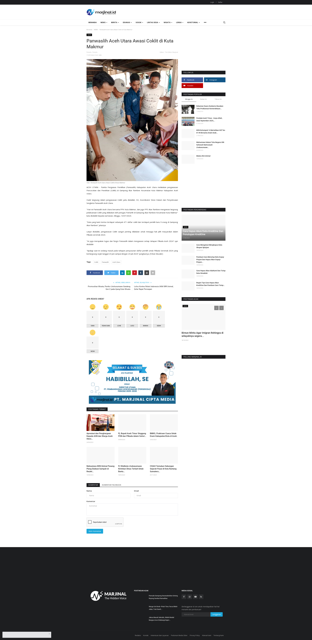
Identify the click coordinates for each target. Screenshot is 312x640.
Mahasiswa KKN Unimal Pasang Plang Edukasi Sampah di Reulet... (100, 469)
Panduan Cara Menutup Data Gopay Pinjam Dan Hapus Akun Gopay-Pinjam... (210, 259)
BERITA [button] (114, 22)
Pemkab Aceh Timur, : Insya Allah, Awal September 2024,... (209, 119)
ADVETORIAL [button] (193, 22)
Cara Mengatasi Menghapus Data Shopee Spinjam (209, 246)
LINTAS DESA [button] (153, 22)
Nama (89, 491)
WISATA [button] (167, 22)
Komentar (93, 485)
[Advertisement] (203, 52)
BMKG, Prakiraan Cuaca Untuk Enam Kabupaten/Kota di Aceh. (163, 434)
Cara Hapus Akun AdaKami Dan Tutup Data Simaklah (210, 272)
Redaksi (138, 635)
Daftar (220, 2)
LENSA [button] (179, 22)
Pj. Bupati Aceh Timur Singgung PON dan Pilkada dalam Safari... (132, 434)
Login (212, 2)
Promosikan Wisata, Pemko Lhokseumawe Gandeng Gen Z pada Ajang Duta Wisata (109, 287)
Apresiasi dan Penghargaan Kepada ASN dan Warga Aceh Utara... (100, 436)
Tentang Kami (219, 635)
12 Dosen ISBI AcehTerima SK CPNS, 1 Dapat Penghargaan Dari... (203, 334)
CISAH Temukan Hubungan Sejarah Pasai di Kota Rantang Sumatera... (163, 469)
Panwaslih (105, 262)
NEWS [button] (103, 22)
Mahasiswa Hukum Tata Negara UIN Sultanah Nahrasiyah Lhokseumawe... (210, 144)
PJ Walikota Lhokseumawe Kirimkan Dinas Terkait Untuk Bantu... (130, 469)
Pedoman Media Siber (179, 635)
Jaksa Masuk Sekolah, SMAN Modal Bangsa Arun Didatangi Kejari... (161, 618)
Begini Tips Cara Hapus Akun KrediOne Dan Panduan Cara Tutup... (210, 284)
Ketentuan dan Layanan (160, 635)
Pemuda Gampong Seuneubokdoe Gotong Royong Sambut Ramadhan (163, 597)
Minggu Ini (189, 99)
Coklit (96, 262)
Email (136, 491)
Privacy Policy (195, 635)
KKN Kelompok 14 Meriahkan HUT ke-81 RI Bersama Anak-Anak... (210, 131)
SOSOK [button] (139, 22)
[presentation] (216, 308)
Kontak (145, 635)
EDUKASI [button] (127, 22)
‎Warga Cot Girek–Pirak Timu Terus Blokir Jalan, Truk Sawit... (163, 608)
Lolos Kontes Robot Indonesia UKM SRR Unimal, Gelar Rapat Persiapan (153, 287)
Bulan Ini (203, 99)
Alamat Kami (206, 635)
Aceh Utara (116, 262)
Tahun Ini (218, 99)
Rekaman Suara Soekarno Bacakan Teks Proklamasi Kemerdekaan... (209, 107)
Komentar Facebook (111, 485)
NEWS (96, 29)
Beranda (92, 22)
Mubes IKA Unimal (203, 156)
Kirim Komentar (95, 531)
